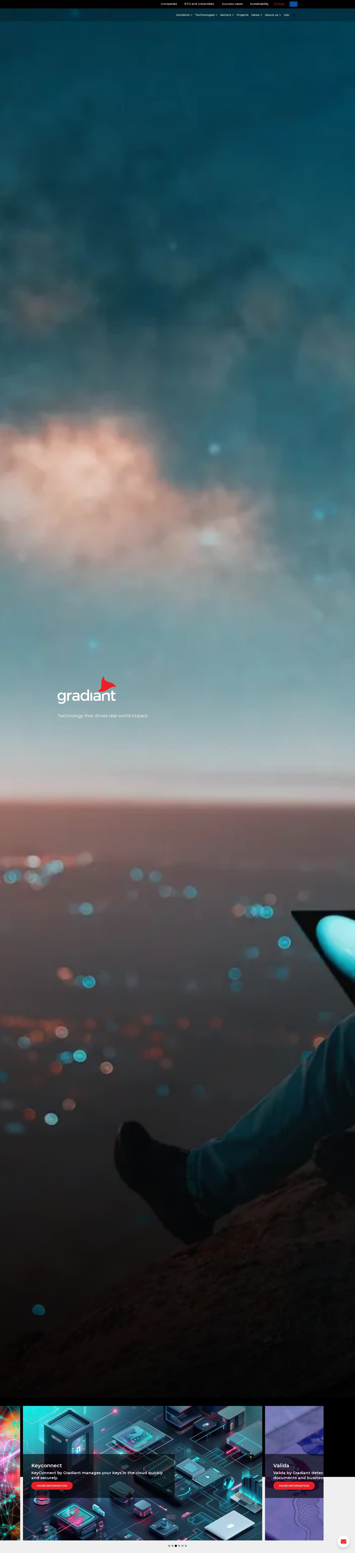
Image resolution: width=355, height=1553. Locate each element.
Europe (279, 4)
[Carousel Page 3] (176, 1546)
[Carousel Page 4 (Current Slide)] (179, 1546)
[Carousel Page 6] (186, 1546)
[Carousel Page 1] (169, 1546)
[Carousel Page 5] (182, 1546)
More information (43, 1485)
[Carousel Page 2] (172, 1546)
